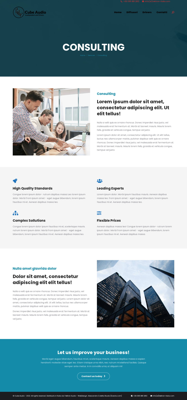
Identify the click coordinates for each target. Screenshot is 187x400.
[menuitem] (118, 12)
